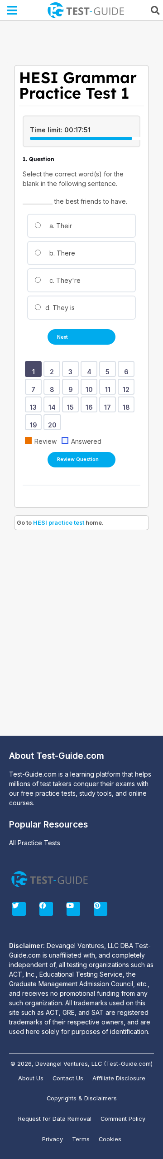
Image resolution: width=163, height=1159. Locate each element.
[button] (12, 10)
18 (128, 404)
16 (90, 404)
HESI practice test (58, 522)
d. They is (59, 307)
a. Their (60, 226)
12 (127, 386)
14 (53, 404)
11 (109, 386)
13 (34, 404)
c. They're (64, 280)
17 (109, 404)
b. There (61, 253)
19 (35, 422)
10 (90, 386)
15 (72, 404)
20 (54, 422)
